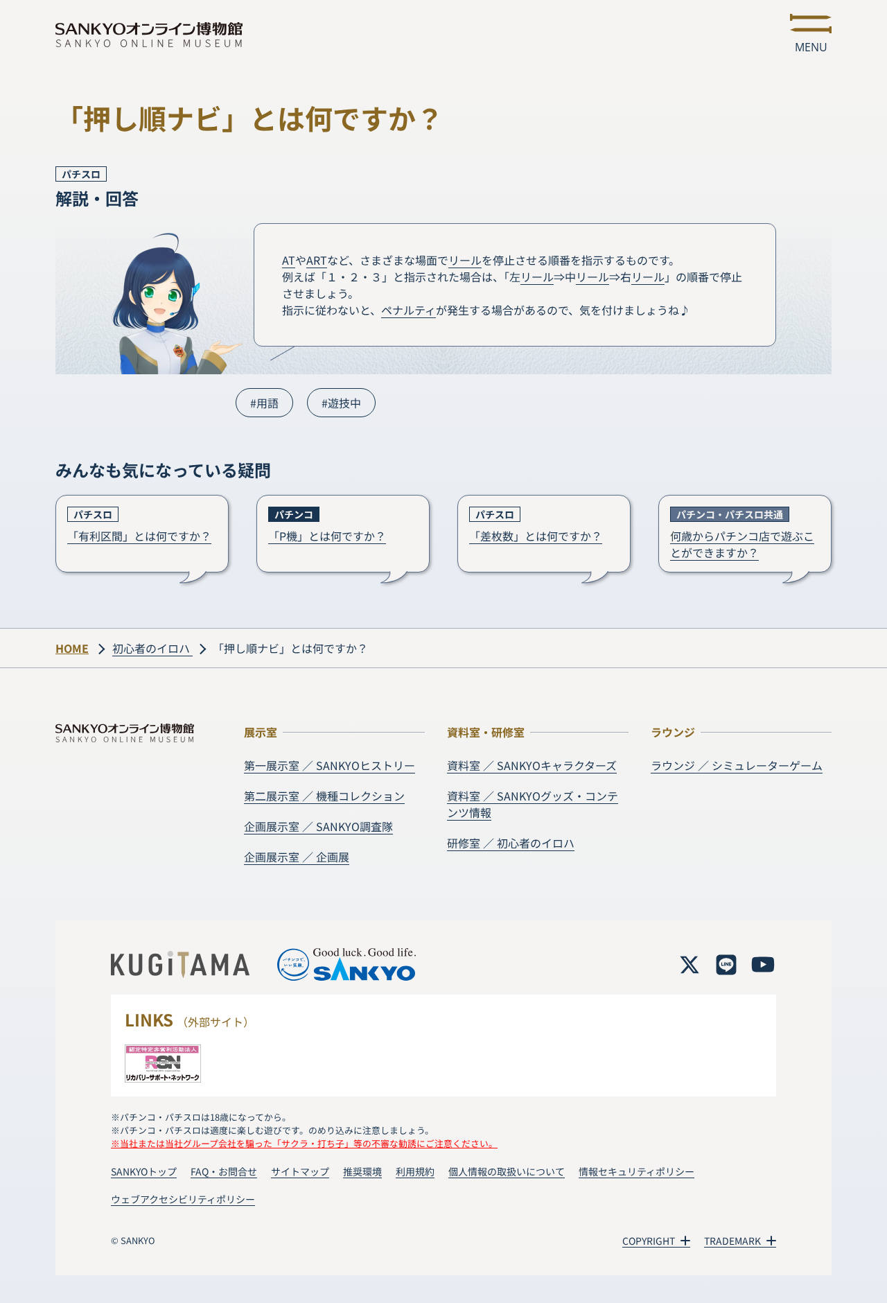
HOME (72, 648)
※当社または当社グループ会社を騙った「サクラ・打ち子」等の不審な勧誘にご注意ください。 (304, 1143)
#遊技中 (341, 402)
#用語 (264, 402)
